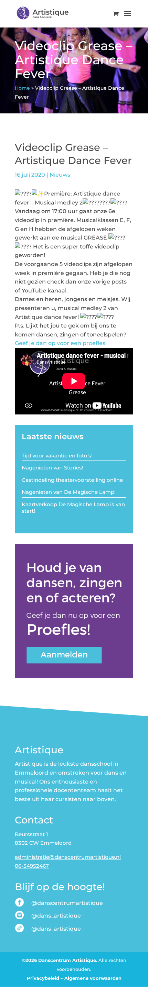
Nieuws (60, 174)
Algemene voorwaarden (92, 978)
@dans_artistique (56, 915)
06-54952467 (32, 866)
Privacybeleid (43, 978)
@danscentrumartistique (67, 903)
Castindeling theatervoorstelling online (72, 480)
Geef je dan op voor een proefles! (61, 343)
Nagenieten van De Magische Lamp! (69, 492)
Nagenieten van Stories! (52, 467)
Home (22, 88)
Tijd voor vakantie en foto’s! (57, 455)
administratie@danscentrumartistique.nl (68, 857)
